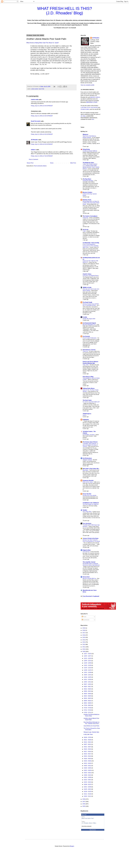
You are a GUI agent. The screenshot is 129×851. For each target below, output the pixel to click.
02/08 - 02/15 (87, 784)
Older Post (73, 163)
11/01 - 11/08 (87, 672)
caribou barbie (34, 88)
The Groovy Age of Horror (90, 442)
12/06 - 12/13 (87, 660)
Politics (94, 823)
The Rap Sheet (87, 179)
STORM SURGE (85, 109)
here (93, 119)
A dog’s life (85, 217)
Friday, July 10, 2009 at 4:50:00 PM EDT (42, 134)
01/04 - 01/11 (87, 796)
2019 (84, 628)
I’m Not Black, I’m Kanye (89, 434)
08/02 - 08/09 (87, 703)
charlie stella (34, 99)
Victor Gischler (87, 494)
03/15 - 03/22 (87, 772)
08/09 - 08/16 (87, 700)
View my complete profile (87, 85)
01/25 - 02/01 (87, 789)
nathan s (33, 149)
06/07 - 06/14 (87, 744)
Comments (86, 620)
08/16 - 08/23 (87, 698)
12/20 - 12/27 (87, 656)
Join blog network (86, 826)
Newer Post (30, 163)
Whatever (85, 134)
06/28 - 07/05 (87, 737)
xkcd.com (85, 229)
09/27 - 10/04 (87, 684)
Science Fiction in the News (90, 538)
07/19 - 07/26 (87, 707)
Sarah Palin (41, 88)
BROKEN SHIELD (95, 97)
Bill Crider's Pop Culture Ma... (91, 468)
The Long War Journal (89, 562)
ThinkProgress (87, 413)
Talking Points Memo (89, 388)
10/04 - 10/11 (87, 682)
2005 (84, 806)
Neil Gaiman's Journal (89, 349)
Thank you (85, 351)
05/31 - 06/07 (87, 747)
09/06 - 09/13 (87, 691)
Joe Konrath (86, 336)
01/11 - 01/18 (87, 794)
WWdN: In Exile (87, 287)
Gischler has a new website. (90, 495)
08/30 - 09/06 (87, 693)
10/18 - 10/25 (87, 677)
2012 (84, 644)
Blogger (72, 846)
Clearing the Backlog (88, 180)
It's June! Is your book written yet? (91, 401)
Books (90, 823)
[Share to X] (62, 86)
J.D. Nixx (83, 116)
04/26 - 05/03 (87, 758)
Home (51, 163)
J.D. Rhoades (85, 823)
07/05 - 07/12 (87, 712)
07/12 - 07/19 (87, 710)
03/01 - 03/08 (87, 777)
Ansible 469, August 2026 (89, 318)
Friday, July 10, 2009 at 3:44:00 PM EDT (42, 105)
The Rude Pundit (87, 302)
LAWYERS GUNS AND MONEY (89, 107)
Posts (84, 616)
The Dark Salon (87, 400)
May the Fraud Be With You (89, 578)
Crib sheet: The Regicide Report (91, 275)
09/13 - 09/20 (87, 689)
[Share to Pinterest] (66, 86)
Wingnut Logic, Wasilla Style (91, 732)
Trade (84, 231)
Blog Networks (93, 829)
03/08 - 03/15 (87, 775)
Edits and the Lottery (88, 482)
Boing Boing (86, 149)
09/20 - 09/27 (87, 686)
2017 (84, 632)
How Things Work (87, 511)
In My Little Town (88, 734)
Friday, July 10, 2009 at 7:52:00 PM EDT (42, 156)
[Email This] (59, 86)
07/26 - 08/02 (87, 705)
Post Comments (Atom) (40, 166)
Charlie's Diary (87, 274)
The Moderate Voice (88, 162)
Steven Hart (86, 577)
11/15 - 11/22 (87, 667)
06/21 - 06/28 (87, 739)
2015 (84, 637)
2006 (84, 804)
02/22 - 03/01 (87, 779)
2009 (84, 651)
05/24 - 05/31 (87, 749)
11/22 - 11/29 (87, 665)
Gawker (85, 510)
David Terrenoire (36, 121)
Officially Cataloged (87, 459)
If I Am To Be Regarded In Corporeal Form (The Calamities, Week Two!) (91, 246)
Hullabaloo (86, 419)
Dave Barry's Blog (88, 376)
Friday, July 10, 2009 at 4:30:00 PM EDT (42, 116)
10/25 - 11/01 (87, 674)
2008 (84, 799)
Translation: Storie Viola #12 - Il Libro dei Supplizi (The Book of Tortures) (90, 445)
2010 (84, 649)
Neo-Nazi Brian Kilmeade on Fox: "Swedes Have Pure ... (92, 722)
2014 (84, 640)
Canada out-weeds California (90, 150)
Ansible (85, 317)
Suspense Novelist (88, 480)
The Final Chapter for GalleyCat (91, 504)
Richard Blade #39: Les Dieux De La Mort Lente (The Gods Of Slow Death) (91, 203)
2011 (84, 647)
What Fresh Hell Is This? (88, 818)
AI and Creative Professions (90, 337)
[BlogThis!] (60, 86)
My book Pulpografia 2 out (89, 324)
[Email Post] (54, 86)
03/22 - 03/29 (87, 770)
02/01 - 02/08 (87, 787)
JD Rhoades (34, 139)
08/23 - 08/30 (87, 696)
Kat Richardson (87, 458)
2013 (84, 642)
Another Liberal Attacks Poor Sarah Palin (91, 719)
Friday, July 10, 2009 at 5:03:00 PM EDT (42, 144)
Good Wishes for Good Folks (91, 726)
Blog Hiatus (86, 470)
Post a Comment (33, 159)
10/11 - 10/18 (87, 679)
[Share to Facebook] (64, 86)
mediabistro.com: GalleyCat (91, 502)
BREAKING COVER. (92, 102)
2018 (84, 630)
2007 (84, 801)
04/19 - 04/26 (87, 761)
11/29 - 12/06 (87, 663)
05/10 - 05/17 (87, 754)
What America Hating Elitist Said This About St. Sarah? (42, 42)
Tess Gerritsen (87, 523)
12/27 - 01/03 (87, 653)
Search (85, 415)
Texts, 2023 (86, 364)
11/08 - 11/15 (87, 670)
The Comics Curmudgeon (90, 216)
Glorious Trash (87, 199)
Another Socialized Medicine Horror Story (91, 715)
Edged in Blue (87, 550)
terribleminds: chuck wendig (91, 242)
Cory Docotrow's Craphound (91, 596)
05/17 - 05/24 (87, 751)
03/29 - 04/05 (87, 768)
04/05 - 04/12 (87, 765)
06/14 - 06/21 (87, 742)
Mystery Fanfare (87, 192)
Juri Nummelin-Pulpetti (89, 323)
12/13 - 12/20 (87, 658)
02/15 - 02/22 (87, 782)
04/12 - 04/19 (87, 763)
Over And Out (86, 551)
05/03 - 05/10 (87, 756)
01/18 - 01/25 (87, 791)
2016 (84, 635)
